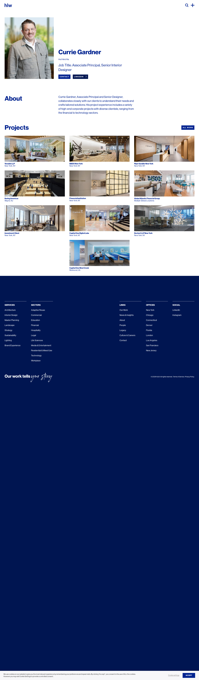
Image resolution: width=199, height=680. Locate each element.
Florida (149, 330)
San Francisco (152, 345)
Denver (149, 325)
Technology (36, 355)
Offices (150, 305)
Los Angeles (151, 340)
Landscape (10, 325)
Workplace (36, 360)
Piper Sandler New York (143, 164)
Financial (35, 325)
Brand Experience (12, 345)
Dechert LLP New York (143, 233)
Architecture (10, 310)
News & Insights (127, 315)
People (123, 325)
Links (123, 305)
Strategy (8, 330)
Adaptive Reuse (38, 310)
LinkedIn (176, 310)
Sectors (36, 305)
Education (35, 320)
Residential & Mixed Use (41, 350)
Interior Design (11, 315)
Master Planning (12, 320)
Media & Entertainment (41, 345)
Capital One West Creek (79, 268)
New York (150, 310)
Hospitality (36, 330)
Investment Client (12, 233)
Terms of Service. (178, 377)
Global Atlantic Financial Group (147, 198)
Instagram (177, 315)
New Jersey (151, 350)
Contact (64, 77)
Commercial (36, 315)
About (122, 320)
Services (10, 305)
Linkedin (79, 77)
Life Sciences (37, 340)
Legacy (123, 330)
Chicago (149, 315)
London (149, 335)
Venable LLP (10, 164)
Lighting (8, 340)
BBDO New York (76, 164)
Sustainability (10, 335)
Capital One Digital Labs (79, 233)
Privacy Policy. (189, 377)
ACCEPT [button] (189, 675)
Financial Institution (77, 198)
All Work (188, 128)
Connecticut (151, 320)
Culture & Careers (127, 335)
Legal (33, 335)
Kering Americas (11, 198)
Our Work (124, 310)
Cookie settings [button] (173, 675)
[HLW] (8, 5)
